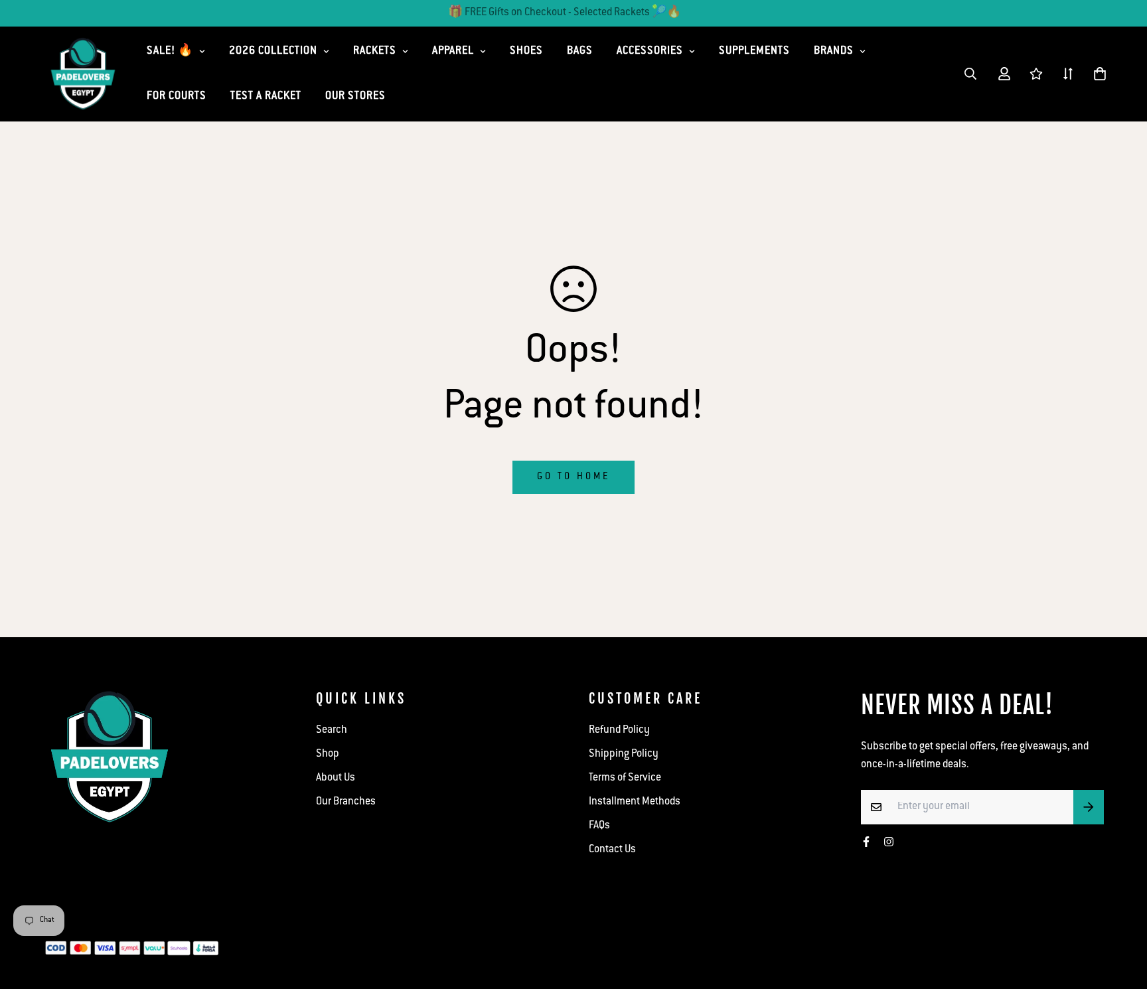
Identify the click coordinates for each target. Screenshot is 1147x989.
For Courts (176, 97)
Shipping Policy (623, 754)
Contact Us (612, 850)
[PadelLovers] (83, 74)
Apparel (453, 51)
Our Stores (355, 97)
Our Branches (346, 802)
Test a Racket (265, 97)
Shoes (526, 51)
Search (331, 730)
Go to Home (573, 477)
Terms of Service (625, 778)
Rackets (374, 51)
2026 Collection (273, 51)
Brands (834, 51)
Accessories (650, 51)
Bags (580, 51)
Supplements (754, 51)
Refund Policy (619, 730)
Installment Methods (634, 802)
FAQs (599, 826)
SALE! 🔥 (170, 51)
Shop (327, 754)
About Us (335, 778)
